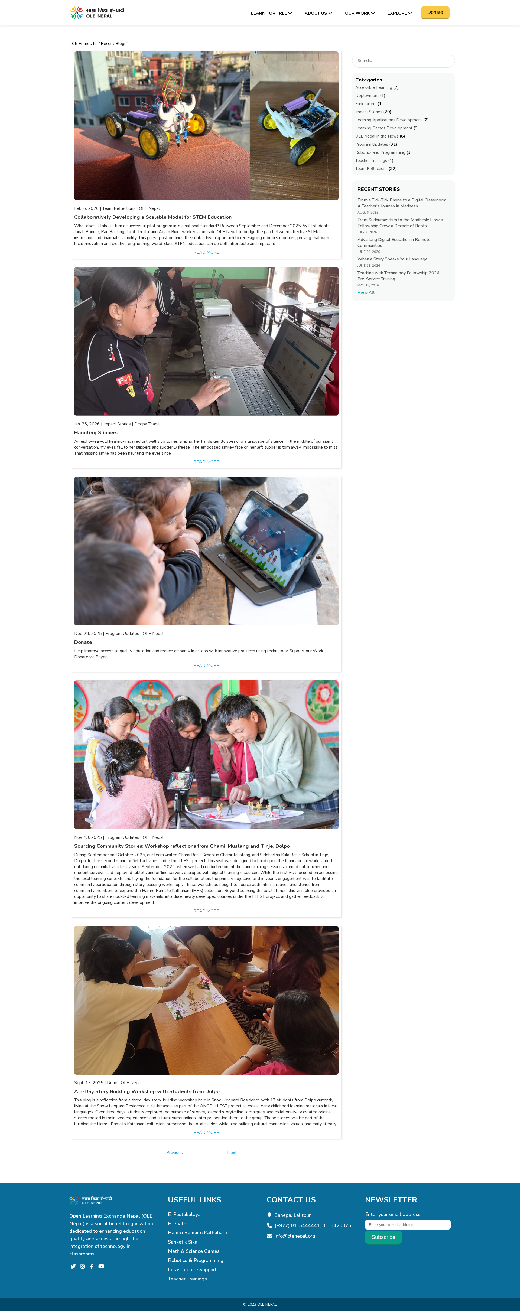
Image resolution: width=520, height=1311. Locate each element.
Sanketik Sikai (183, 1242)
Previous (174, 1153)
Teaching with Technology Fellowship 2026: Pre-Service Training (399, 276)
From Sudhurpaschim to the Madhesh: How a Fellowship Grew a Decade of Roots (400, 223)
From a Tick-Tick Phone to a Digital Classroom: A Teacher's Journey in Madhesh (402, 203)
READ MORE (206, 252)
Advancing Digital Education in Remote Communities (394, 243)
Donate (435, 12)
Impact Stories (368, 112)
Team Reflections (371, 168)
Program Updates (371, 144)
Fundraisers (365, 103)
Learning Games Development (383, 128)
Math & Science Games (194, 1251)
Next (232, 1153)
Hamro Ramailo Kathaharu (197, 1233)
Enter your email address (393, 1214)
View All (366, 292)
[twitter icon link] (73, 1266)
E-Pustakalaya (184, 1214)
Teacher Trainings (371, 160)
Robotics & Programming (195, 1260)
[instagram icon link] (82, 1266)
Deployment (367, 95)
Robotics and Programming (380, 152)
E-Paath (177, 1223)
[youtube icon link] (101, 1266)
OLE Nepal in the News (377, 136)
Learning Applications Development (388, 120)
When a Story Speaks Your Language (393, 259)
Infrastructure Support (192, 1269)
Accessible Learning (373, 87)
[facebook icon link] (92, 1266)
